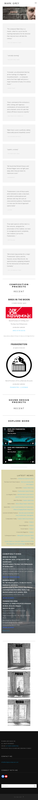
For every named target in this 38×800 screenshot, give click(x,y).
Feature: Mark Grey (28, 488)
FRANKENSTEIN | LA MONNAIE (19, 387)
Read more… (7, 630)
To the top (18, 797)
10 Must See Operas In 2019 (26, 478)
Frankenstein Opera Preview (26, 491)
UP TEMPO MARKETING (12, 746)
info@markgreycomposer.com (9, 762)
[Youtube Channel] (6, 776)
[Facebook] (3, 776)
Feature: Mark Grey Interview (26, 518)
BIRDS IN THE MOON (19, 330)
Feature (31, 522)
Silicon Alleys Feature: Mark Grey (25, 503)
